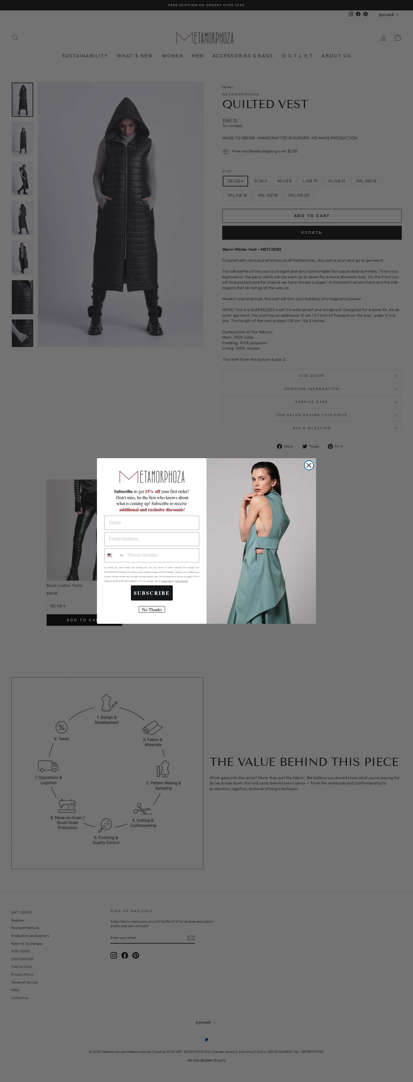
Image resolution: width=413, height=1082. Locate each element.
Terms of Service (181, 581)
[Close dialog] (309, 465)
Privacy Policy (167, 581)
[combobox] (115, 555)
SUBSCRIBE (152, 593)
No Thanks (152, 609)
